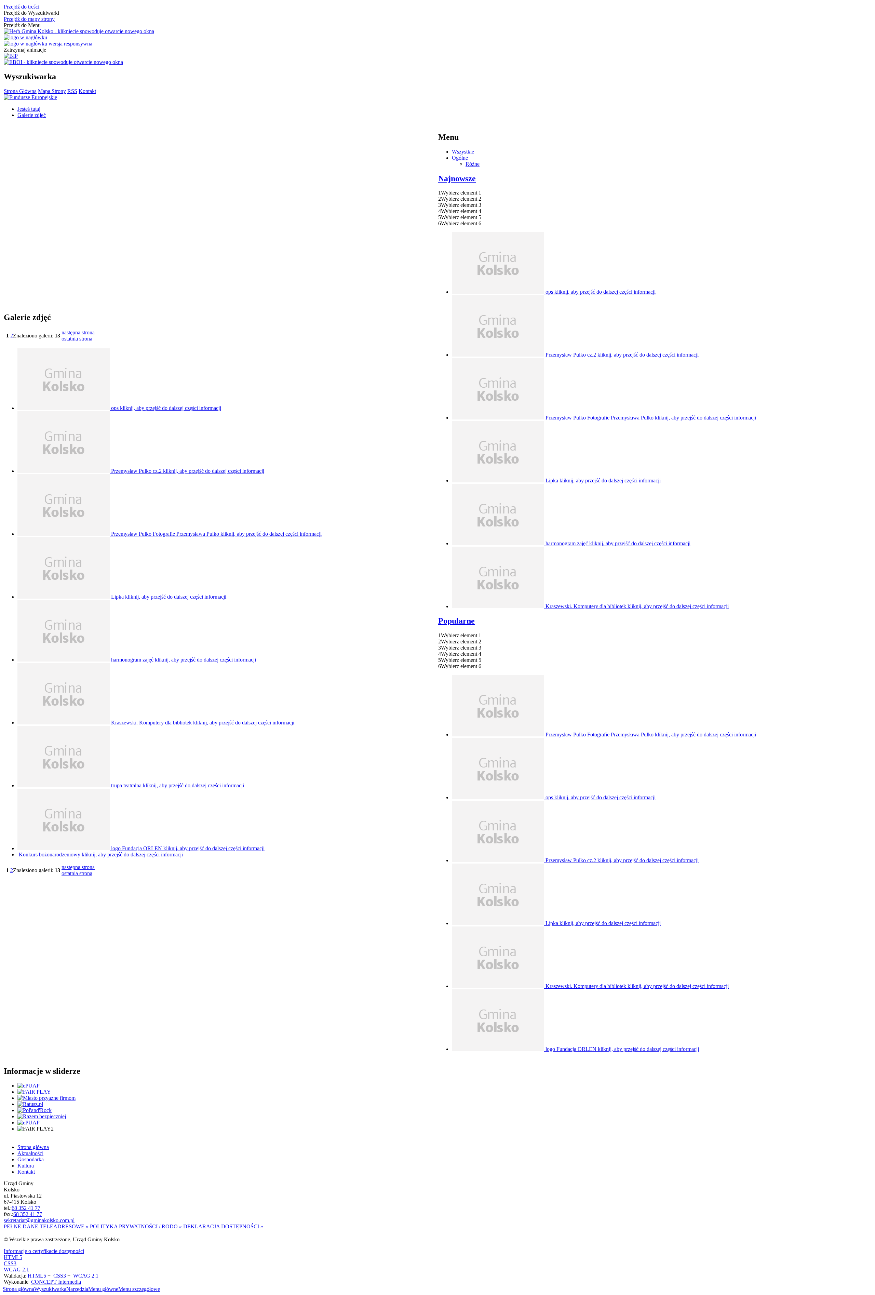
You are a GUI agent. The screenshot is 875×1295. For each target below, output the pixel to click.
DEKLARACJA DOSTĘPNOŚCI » (223, 1226)
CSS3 (10, 1263)
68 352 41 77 (26, 1208)
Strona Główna (20, 91)
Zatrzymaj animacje (25, 50)
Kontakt (87, 91)
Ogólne (460, 158)
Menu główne (103, 1289)
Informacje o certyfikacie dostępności (44, 1251)
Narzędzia (77, 1289)
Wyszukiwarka (50, 1289)
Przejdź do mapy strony (29, 19)
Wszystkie (463, 152)
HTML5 (13, 1257)
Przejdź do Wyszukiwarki (31, 13)
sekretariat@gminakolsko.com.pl (39, 1220)
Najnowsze (457, 178)
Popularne (456, 620)
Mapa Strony (52, 91)
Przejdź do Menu (22, 25)
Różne (473, 164)
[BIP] (11, 56)
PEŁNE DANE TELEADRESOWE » (46, 1226)
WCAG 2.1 (16, 1269)
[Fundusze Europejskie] (30, 97)
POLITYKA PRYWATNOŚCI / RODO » (136, 1226)
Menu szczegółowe (139, 1289)
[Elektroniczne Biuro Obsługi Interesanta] (63, 62)
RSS (72, 91)
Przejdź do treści (21, 7)
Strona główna (18, 1289)
